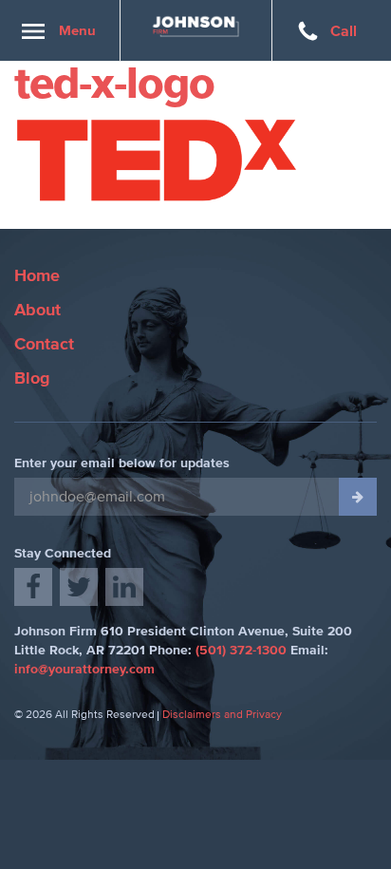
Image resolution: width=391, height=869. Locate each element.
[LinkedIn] (124, 587)
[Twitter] (79, 587)
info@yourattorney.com (84, 669)
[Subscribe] (358, 497)
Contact (44, 344)
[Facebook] (33, 587)
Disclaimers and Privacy (222, 715)
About (37, 310)
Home (37, 276)
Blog (32, 378)
